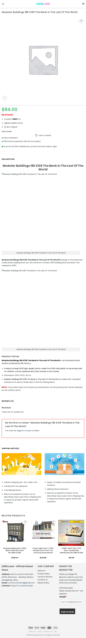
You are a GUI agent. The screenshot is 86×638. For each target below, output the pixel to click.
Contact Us (42, 579)
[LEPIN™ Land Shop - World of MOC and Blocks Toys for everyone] (43, 3)
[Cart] (83, 3)
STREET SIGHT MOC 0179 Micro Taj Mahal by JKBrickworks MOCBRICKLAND (71, 550)
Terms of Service (45, 576)
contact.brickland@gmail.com (21, 582)
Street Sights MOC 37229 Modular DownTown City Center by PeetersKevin (43, 550)
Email (63, 597)
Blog (40, 632)
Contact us (48, 632)
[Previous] (1, 541)
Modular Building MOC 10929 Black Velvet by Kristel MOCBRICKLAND (14, 550)
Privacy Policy (44, 573)
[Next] (84, 541)
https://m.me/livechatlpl (22, 585)
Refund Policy (43, 582)
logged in (21, 430)
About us (41, 570)
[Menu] (3, 4)
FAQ (55, 632)
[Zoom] (4, 98)
